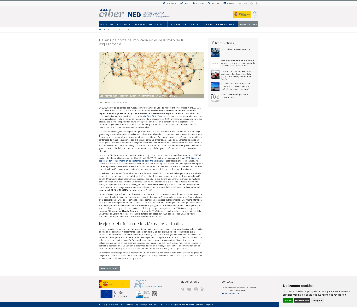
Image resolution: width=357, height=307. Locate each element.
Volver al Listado (110, 268)
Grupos (124, 24)
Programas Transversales (183, 24)
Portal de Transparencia (186, 304)
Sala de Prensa (247, 24)
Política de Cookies (156, 304)
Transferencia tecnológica (219, 24)
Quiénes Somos (108, 24)
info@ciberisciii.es (232, 293)
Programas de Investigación (148, 24)
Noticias (122, 30)
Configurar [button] (317, 300)
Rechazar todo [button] (302, 300)
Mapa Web (170, 304)
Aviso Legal (142, 304)
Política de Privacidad (128, 304)
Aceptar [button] (288, 300)
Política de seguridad (205, 304)
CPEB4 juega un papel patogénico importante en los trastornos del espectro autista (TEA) (149, 159)
